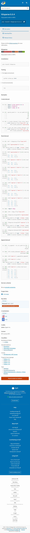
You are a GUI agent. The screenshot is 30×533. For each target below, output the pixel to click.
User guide (14, 415)
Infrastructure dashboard (14, 429)
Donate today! (15, 400)
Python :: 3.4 (7, 361)
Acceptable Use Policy (14, 468)
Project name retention (14, 417)
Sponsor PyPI (15, 449)
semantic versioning (10, 287)
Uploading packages (14, 413)
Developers (6, 346)
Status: (15, 397)
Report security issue (15, 462)
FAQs (15, 419)
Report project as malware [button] (15, 378)
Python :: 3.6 (7, 364)
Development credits (14, 451)
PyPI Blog (14, 427)
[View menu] (23, 3)
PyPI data (4, 301)
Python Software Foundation (14, 392)
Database (6, 368)
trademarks (8, 528)
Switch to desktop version (15, 472)
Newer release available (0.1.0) (10, 306)
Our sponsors (15, 435)
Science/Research (8, 350)
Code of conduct (14, 464)
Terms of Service (14, 460)
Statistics (15, 431)
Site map (23, 529)
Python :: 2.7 (7, 359)
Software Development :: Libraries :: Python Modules (15, 372)
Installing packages (14, 411)
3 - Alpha (6, 342)
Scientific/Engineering (9, 370)
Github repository (13, 43)
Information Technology (10, 348)
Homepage (6, 294)
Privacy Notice (14, 466)
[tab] (15, 29)
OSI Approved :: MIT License (10, 354)
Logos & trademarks (15, 433)
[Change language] (27, 3)
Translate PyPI (14, 447)
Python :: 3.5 (7, 362)
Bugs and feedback (15, 443)
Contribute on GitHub (14, 445)
